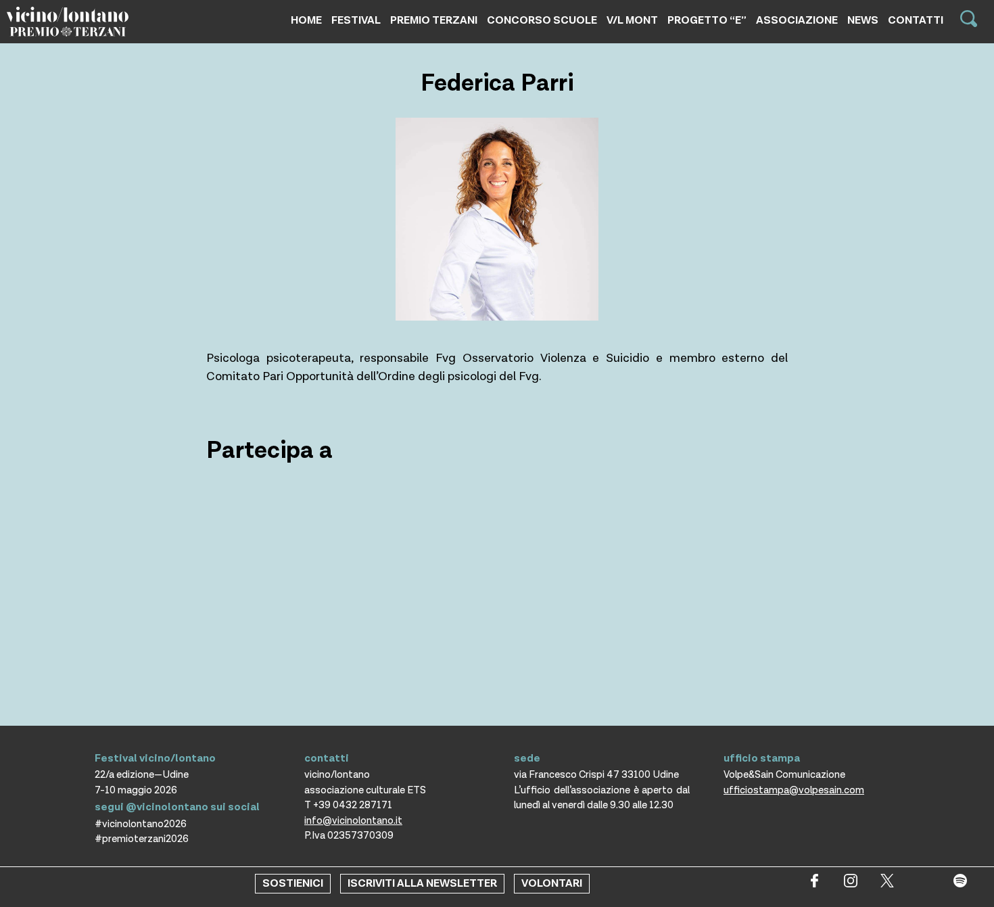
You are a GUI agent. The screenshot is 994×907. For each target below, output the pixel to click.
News (862, 21)
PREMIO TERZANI (433, 21)
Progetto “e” (707, 21)
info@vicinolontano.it (353, 820)
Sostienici (292, 884)
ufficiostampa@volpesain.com (794, 790)
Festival (356, 21)
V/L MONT (632, 21)
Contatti (915, 21)
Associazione (797, 21)
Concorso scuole (542, 21)
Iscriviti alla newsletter (422, 884)
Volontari (551, 884)
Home (306, 21)
